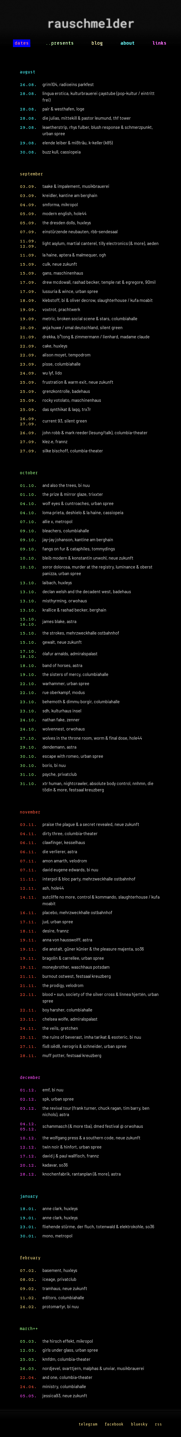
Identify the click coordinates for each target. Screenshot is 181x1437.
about (127, 43)
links (159, 43)
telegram (87, 1424)
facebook (114, 1424)
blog (97, 43)
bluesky (139, 1424)
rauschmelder (90, 25)
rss (158, 1424)
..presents (59, 43)
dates (22, 43)
